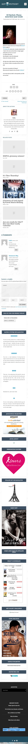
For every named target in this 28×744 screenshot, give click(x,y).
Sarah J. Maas (14, 579)
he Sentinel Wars (7, 49)
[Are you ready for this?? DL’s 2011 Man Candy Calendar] (14, 213)
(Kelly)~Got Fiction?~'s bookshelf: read (12, 566)
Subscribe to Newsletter (10, 318)
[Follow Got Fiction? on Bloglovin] (14, 501)
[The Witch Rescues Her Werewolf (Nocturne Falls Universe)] (5, 596)
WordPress (22, 738)
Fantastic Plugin (25, 743)
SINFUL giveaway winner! (13, 156)
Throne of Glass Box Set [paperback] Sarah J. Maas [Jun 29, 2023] (12, 576)
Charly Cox (12, 583)
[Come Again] (5, 591)
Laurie (10, 240)
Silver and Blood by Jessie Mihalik (14, 712)
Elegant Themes (12, 738)
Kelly (8, 19)
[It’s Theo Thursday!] (14, 166)
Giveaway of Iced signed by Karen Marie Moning (13, 201)
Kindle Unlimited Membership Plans (13, 665)
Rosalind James (12, 571)
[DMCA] (14, 676)
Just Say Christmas (11, 569)
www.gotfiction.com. (10, 743)
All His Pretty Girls (11, 582)
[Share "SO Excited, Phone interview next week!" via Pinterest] (17, 87)
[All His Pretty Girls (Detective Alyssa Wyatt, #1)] (5, 585)
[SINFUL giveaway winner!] (14, 147)
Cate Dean (15, 595)
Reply (16, 250)
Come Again (12, 587)
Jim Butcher (21, 70)
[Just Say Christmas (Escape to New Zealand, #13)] (5, 573)
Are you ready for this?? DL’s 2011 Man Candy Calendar (13, 224)
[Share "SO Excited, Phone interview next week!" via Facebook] (11, 87)
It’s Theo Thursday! (11, 175)
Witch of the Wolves (14, 716)
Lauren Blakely (12, 588)
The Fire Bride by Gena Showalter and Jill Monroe (14, 709)
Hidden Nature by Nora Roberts (14, 720)
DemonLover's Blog (13, 256)
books (16, 19)
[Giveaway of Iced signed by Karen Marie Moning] (14, 189)
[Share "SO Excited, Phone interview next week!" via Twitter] (14, 87)
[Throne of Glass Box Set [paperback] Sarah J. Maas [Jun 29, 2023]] (5, 577)
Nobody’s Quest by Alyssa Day (14, 705)
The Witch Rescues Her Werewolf (12, 593)
